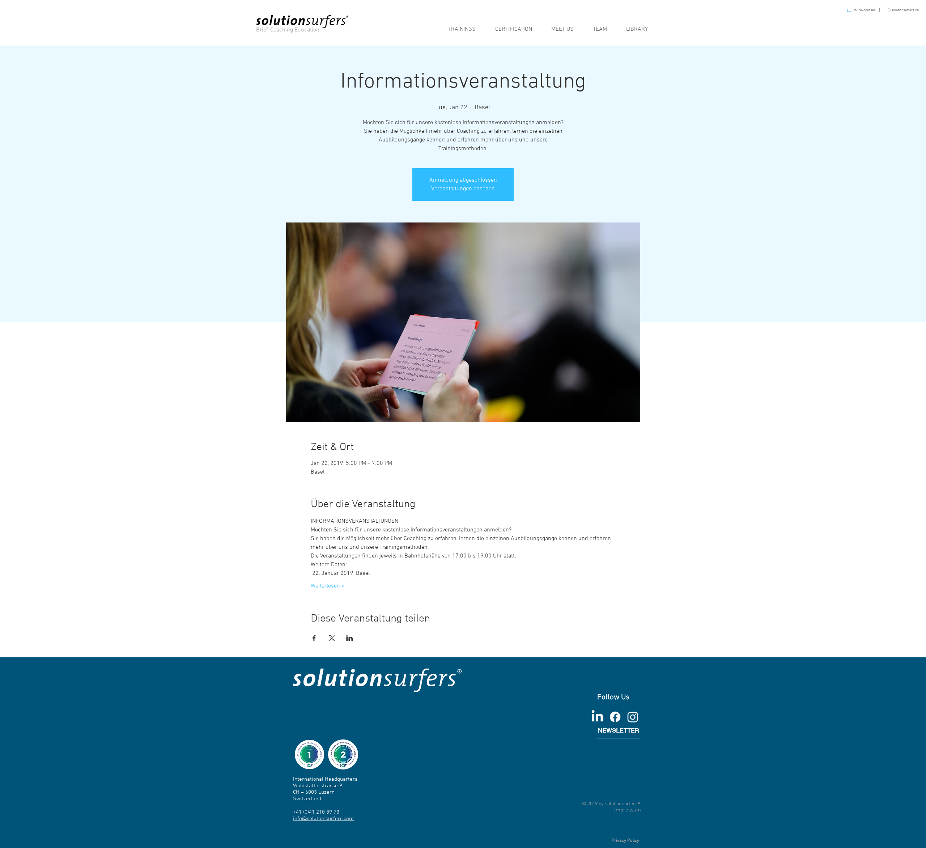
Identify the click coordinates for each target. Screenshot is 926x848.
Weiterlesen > (328, 586)
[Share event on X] (331, 638)
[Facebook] (615, 717)
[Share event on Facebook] (314, 638)
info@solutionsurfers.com (323, 818)
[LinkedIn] (597, 717)
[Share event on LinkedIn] (349, 638)
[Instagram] (633, 717)
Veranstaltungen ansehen (463, 188)
